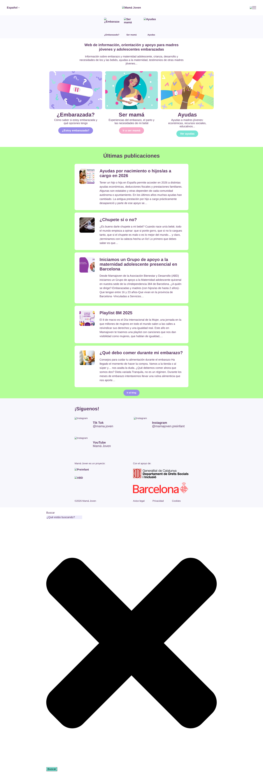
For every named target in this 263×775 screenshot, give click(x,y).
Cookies (176, 501)
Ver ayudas (187, 133)
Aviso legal (139, 501)
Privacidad (158, 501)
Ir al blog (131, 392)
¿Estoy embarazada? (75, 130)
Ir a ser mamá (131, 130)
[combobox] (64, 517)
